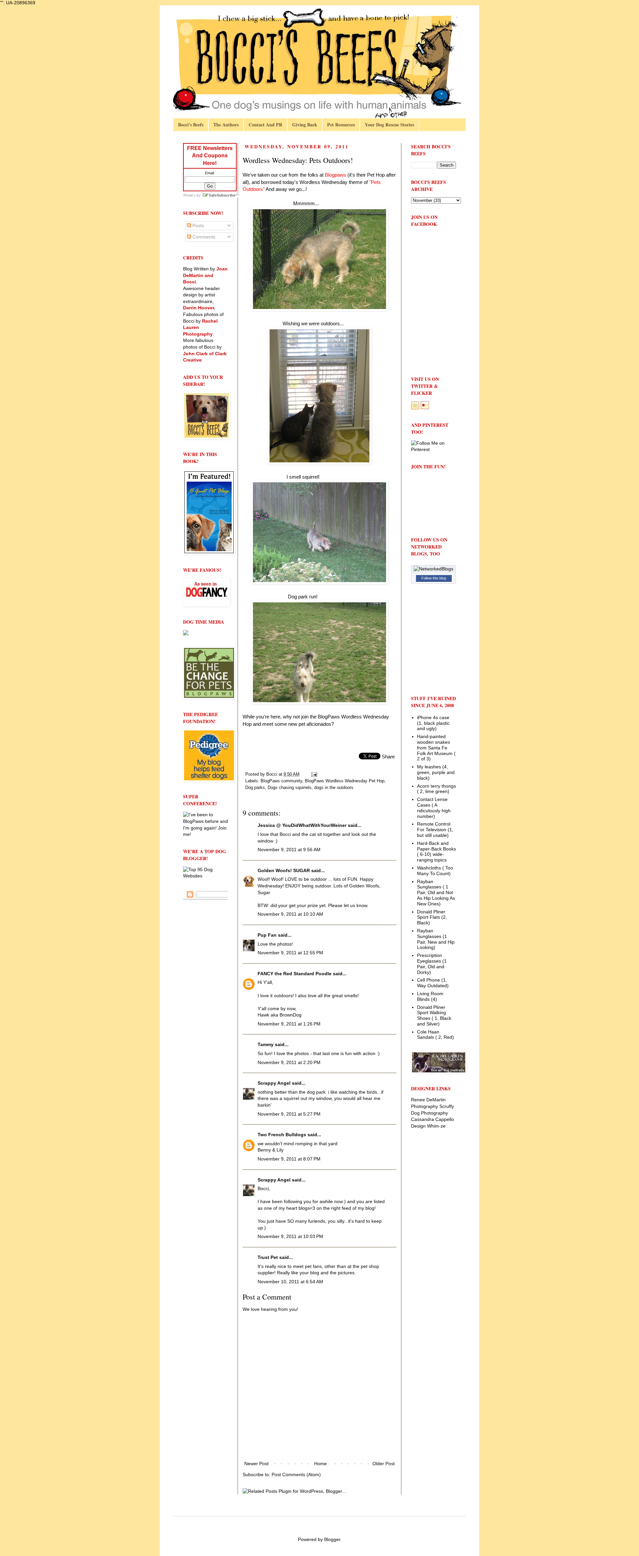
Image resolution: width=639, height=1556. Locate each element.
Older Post (383, 1463)
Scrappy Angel (274, 1083)
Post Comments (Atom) (296, 1474)
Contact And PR (265, 124)
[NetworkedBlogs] (433, 568)
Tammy (266, 1044)
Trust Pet (268, 1257)
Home (320, 1463)
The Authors (226, 124)
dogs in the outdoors (333, 787)
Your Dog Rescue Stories (389, 124)
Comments (203, 236)
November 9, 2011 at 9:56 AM (289, 849)
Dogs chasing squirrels (290, 787)
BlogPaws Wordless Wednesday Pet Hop (344, 781)
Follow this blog (433, 578)
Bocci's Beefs (190, 124)
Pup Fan (267, 935)
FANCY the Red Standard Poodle (294, 973)
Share (388, 756)
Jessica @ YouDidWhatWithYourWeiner (302, 825)
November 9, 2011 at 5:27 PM (289, 1114)
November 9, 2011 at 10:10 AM (290, 914)
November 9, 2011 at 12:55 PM (290, 952)
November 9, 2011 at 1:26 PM (289, 1023)
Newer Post (256, 1463)
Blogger (332, 1539)
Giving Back (304, 124)
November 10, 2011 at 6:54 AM (290, 1281)
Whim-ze (436, 1126)
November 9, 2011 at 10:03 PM (290, 1236)
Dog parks (255, 787)
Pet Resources (341, 124)
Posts (197, 225)
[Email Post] (314, 774)
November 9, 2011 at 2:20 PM (289, 1062)
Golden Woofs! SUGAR (284, 870)
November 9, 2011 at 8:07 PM (289, 1159)
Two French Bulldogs (282, 1134)
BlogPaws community (281, 781)
